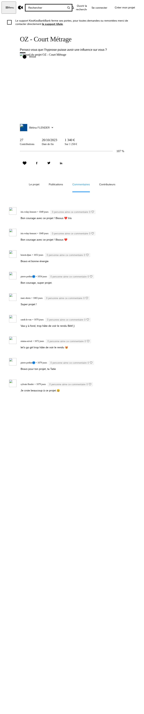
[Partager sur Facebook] (36, 163)
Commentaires (81, 184)
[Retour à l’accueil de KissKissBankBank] (20, 7)
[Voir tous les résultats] (69, 8)
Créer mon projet (125, 7)
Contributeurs (107, 184)
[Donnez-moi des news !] (24, 163)
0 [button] (71, 212)
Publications (56, 184)
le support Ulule (52, 23)
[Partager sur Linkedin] (61, 163)
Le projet (34, 184)
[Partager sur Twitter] (49, 163)
